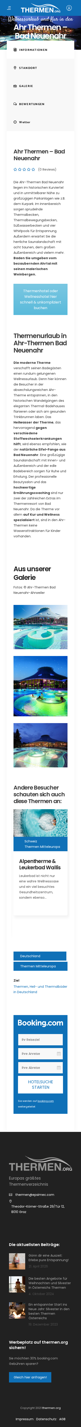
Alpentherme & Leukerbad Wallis (39, 864)
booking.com (46, 1101)
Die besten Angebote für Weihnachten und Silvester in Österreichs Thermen (50, 1283)
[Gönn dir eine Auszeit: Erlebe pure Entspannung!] (17, 1261)
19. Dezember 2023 (43, 1324)
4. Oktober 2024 (41, 1294)
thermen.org (51, 1408)
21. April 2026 (38, 1266)
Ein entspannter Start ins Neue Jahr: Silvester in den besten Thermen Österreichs (49, 1311)
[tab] (40, 50)
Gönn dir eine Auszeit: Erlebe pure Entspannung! (49, 1257)
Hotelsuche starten (40, 1084)
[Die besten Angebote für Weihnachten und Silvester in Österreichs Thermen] (17, 1284)
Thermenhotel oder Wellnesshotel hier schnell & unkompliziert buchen (40, 299)
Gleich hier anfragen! (30, 1377)
